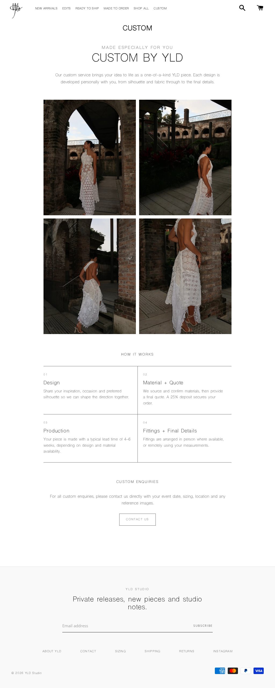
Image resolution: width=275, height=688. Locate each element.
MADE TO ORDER (116, 9)
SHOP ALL (141, 9)
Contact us (137, 520)
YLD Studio (33, 673)
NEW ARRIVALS (46, 9)
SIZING (120, 652)
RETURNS (186, 652)
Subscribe (203, 626)
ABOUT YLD (51, 652)
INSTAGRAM (223, 652)
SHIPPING (153, 652)
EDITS (66, 9)
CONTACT (88, 652)
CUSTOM (160, 9)
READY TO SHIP (87, 9)
